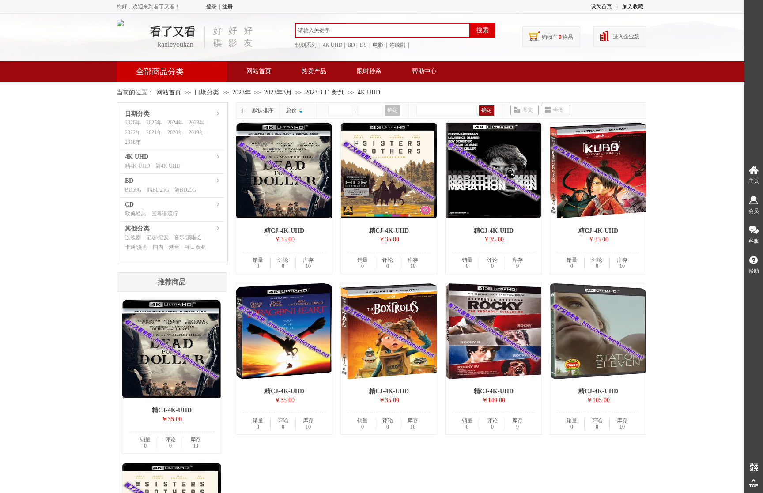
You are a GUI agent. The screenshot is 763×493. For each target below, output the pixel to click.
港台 (174, 247)
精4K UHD (137, 166)
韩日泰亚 (195, 247)
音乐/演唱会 (188, 237)
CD (129, 204)
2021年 (154, 132)
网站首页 (258, 71)
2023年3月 (278, 92)
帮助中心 (424, 71)
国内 (158, 247)
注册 (227, 7)
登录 (211, 7)
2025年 (154, 123)
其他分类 (137, 228)
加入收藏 (632, 7)
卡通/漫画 (136, 247)
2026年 (133, 123)
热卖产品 (314, 71)
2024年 (175, 123)
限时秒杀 (369, 71)
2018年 (133, 142)
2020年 (175, 132)
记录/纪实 (157, 237)
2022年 (133, 132)
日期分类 (206, 92)
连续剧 (133, 237)
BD (129, 180)
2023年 (241, 92)
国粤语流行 (164, 214)
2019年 (196, 132)
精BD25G (158, 190)
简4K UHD (168, 166)
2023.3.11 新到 (324, 92)
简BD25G (185, 190)
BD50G (133, 190)
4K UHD (369, 92)
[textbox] (382, 30)
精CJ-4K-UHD (284, 230)
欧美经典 (135, 214)
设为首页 (601, 7)
